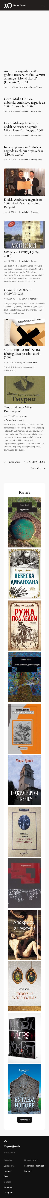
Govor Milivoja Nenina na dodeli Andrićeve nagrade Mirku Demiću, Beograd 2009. (24, 126)
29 (43, 462)
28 (40, 462)
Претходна (12, 462)
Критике (33, 299)
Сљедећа (38, 468)
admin (24, 87)
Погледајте (24, 1120)
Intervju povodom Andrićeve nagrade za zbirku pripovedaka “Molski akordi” (24, 150)
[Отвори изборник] (43, 5)
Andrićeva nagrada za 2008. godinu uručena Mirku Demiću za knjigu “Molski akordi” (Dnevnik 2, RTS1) (24, 76)
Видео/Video (36, 87)
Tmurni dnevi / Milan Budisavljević (18, 409)
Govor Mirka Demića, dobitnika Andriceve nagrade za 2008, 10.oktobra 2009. (24, 102)
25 (29, 462)
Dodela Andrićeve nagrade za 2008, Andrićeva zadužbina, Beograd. (23, 203)
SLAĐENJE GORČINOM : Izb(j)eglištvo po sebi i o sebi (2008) (23, 353)
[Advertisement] (24, 37)
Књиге (33, 261)
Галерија (34, 212)
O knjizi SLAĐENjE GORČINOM (17, 292)
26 (33, 462)
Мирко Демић (19, 5)
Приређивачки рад (15, 420)
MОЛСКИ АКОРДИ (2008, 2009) (22, 254)
